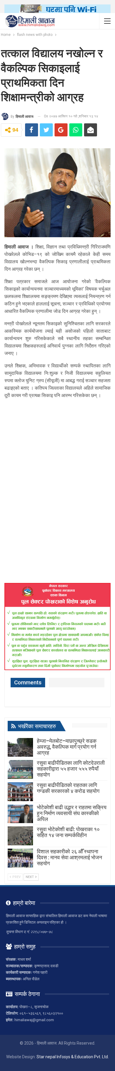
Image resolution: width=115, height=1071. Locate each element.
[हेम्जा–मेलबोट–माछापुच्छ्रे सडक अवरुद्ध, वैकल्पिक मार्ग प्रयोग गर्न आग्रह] (20, 747)
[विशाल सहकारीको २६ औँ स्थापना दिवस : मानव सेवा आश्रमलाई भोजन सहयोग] (20, 858)
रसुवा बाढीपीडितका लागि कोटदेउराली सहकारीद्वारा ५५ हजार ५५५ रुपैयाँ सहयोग (71, 769)
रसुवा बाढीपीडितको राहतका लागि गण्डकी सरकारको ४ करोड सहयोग (68, 788)
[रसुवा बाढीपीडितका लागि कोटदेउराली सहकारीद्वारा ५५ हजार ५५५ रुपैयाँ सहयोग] (20, 769)
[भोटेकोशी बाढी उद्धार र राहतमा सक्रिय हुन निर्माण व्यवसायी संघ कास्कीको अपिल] (20, 813)
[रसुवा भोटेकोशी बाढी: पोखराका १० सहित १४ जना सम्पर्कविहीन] (20, 835)
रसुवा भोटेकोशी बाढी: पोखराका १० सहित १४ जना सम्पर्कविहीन (68, 832)
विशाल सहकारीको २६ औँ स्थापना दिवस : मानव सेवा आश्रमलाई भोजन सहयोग (69, 857)
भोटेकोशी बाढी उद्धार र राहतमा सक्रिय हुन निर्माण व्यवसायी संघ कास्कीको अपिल (71, 813)
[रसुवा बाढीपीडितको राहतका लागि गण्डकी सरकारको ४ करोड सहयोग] (20, 791)
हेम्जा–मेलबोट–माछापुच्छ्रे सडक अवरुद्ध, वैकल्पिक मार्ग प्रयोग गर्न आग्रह (66, 747)
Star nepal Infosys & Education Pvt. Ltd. (73, 1056)
